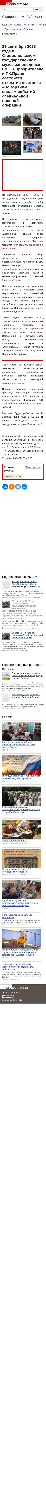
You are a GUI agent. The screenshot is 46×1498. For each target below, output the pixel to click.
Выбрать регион (8, 997)
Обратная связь (8, 995)
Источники (29, 24)
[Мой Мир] (24, 487)
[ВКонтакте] (5, 487)
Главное (7, 24)
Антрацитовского (34, 328)
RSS (20, 1000)
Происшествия (13, 29)
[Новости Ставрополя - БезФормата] (14, 3)
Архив (17, 24)
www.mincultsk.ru (12, 156)
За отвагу (20, 245)
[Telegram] (18, 487)
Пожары (28, 29)
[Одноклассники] (12, 487)
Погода (42, 24)
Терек (16, 280)
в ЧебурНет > (9, 34)
